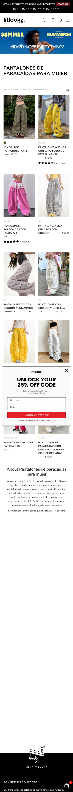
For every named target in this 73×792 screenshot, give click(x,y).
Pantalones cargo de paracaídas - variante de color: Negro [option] (12, 438)
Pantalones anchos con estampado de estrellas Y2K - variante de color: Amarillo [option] (39, 142)
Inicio (5, 89)
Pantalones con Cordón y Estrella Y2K (51, 308)
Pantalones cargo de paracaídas (18, 444)
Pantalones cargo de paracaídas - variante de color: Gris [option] (16, 438)
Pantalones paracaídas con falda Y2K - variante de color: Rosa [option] (5, 221)
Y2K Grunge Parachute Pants (16, 149)
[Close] (66, 370)
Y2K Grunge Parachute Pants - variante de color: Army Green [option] (5, 142)
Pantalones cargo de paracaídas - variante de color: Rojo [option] (5, 438)
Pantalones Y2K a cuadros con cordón (50, 229)
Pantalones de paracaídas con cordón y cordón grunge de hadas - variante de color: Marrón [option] (43, 438)
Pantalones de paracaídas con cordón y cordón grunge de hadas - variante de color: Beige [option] (39, 438)
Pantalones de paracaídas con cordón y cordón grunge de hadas (51, 448)
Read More (59, 510)
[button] (44, 20)
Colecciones (14, 89)
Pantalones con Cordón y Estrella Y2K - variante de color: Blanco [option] (39, 300)
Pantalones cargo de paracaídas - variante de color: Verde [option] (8, 438)
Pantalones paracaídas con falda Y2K (15, 229)
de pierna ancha (57, 501)
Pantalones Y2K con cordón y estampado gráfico (18, 308)
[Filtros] (67, 89)
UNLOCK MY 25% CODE (36, 415)
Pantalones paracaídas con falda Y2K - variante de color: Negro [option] (8, 221)
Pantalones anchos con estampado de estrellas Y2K (52, 151)
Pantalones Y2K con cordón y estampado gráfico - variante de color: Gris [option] (5, 300)
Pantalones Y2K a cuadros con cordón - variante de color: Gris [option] (39, 221)
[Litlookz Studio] (14, 20)
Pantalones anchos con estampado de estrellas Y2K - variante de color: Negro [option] (43, 142)
